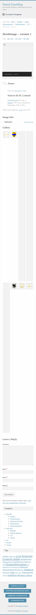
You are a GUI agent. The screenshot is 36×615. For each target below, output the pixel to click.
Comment (6, 444)
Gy (12, 100)
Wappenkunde (14, 523)
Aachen (5, 556)
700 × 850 (26, 39)
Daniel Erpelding (12, 4)
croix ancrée (18, 91)
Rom (22, 570)
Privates (8, 542)
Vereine (8, 545)
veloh (16, 572)
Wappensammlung (16, 526)
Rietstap (18, 570)
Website (5, 485)
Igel (28, 565)
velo (11, 535)
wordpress (12, 575)
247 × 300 (18, 39)
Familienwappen (20, 24)
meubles (12, 516)
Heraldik (19, 22)
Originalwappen (15, 519)
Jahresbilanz (6, 567)
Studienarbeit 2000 (17, 600)
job (7, 540)
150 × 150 (10, 39)
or (9, 91)
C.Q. (9, 100)
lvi (10, 567)
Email (5, 477)
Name (5, 469)
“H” (28, 24)
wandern (20, 572)
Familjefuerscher (18, 562)
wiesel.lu (5, 575)
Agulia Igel (12, 556)
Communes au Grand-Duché (17, 595)
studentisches (6, 572)
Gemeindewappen (15, 564)
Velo (12, 572)
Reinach (10, 103)
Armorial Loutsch (17, 586)
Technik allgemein (16, 533)
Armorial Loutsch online (17, 557)
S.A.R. (16, 100)
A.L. (20, 110)
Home (13, 22)
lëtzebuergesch (16, 567)
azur (24, 91)
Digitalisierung (26, 559)
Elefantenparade (8, 562)
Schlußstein (28, 569)
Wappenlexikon (27, 572)
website (12, 538)
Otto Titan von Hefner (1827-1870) (17, 591)
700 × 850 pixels (28, 122)
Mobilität (13, 531)
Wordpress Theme (24, 575)
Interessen (9, 528)
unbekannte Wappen (16, 521)
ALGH (18, 556)
